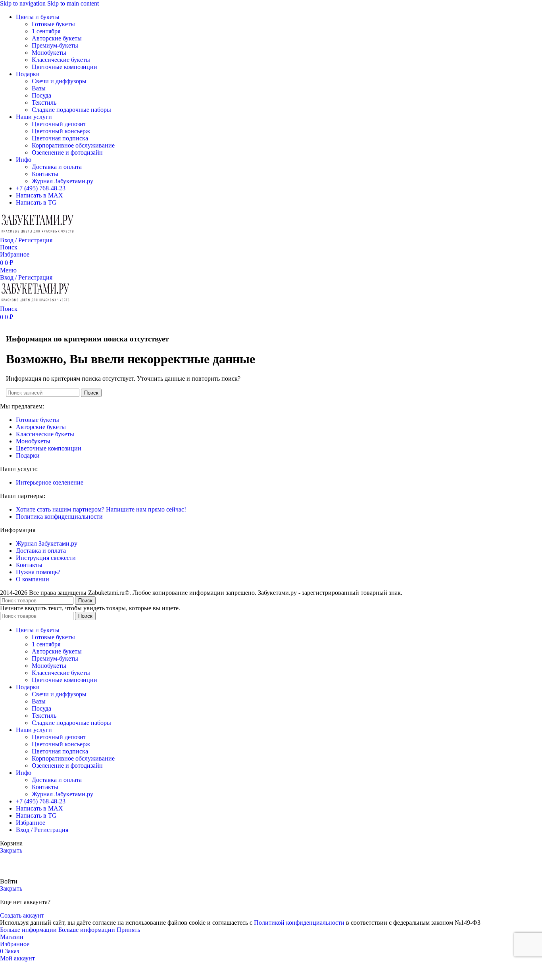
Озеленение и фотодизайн (67, 152)
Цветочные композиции (64, 66)
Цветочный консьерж (61, 131)
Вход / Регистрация (42, 829)
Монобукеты (49, 52)
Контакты (45, 174)
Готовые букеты (53, 24)
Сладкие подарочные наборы (71, 109)
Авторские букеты (57, 38)
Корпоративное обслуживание (73, 145)
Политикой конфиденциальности (299, 922)
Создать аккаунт (22, 915)
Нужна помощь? (38, 572)
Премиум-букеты (55, 45)
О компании (32, 579)
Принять (128, 929)
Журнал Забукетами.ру (62, 181)
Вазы (39, 88)
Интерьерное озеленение (49, 482)
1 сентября (46, 31)
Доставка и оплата (57, 166)
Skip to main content (73, 3)
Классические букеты (61, 59)
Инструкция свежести (46, 557)
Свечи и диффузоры (59, 81)
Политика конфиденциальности (59, 516)
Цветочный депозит (59, 124)
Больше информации (57, 929)
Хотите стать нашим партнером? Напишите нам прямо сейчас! (101, 509)
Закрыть (11, 850)
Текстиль (44, 102)
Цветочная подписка (60, 138)
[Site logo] (37, 233)
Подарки (28, 455)
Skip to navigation (23, 3)
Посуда (41, 95)
